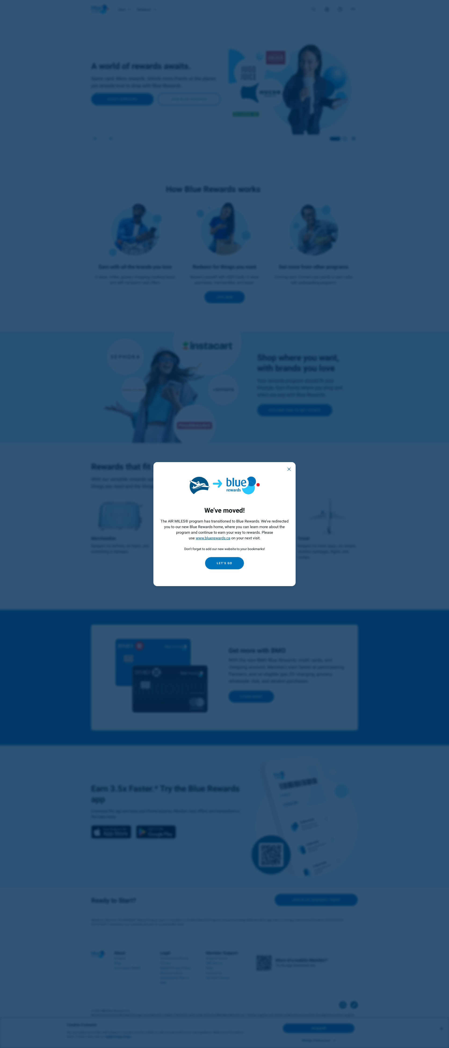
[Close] (289, 468)
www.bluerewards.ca (213, 538)
